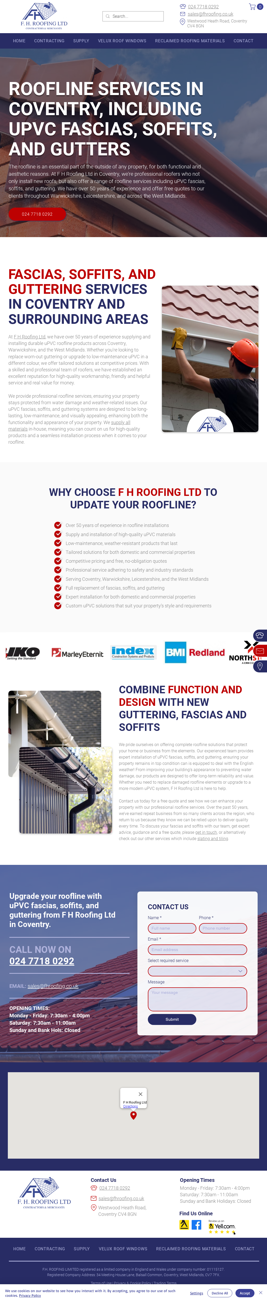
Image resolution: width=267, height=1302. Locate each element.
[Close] (261, 1293)
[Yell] (184, 1225)
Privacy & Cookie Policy (132, 1283)
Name (155, 917)
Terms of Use (101, 1283)
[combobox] (197, 971)
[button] (257, 6)
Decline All (220, 1293)
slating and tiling (212, 838)
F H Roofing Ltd (29, 336)
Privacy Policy (30, 1295)
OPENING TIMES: (29, 1008)
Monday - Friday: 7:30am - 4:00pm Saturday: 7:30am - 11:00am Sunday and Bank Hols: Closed (49, 1022)
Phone (206, 917)
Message (156, 982)
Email (154, 939)
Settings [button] (196, 1293)
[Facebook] (196, 1225)
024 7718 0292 (203, 6)
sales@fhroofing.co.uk (210, 14)
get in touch (206, 832)
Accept (245, 1293)
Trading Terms (165, 1283)
